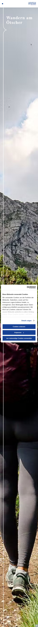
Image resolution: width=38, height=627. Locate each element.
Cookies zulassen (19, 326)
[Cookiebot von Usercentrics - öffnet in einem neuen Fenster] (27, 287)
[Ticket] (5, 3)
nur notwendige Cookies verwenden (19, 338)
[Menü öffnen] (2, 3)
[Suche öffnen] (10, 3)
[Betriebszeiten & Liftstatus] (8, 3)
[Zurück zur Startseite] (32, 3)
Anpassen (17, 332)
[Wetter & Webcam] (7, 3)
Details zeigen (26, 320)
